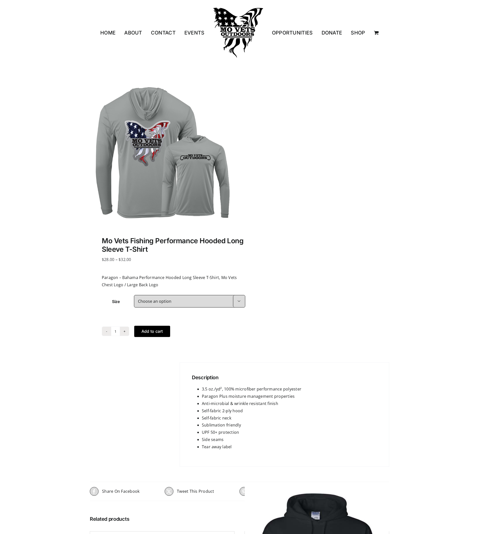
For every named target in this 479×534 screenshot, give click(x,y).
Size (116, 301)
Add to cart (152, 331)
